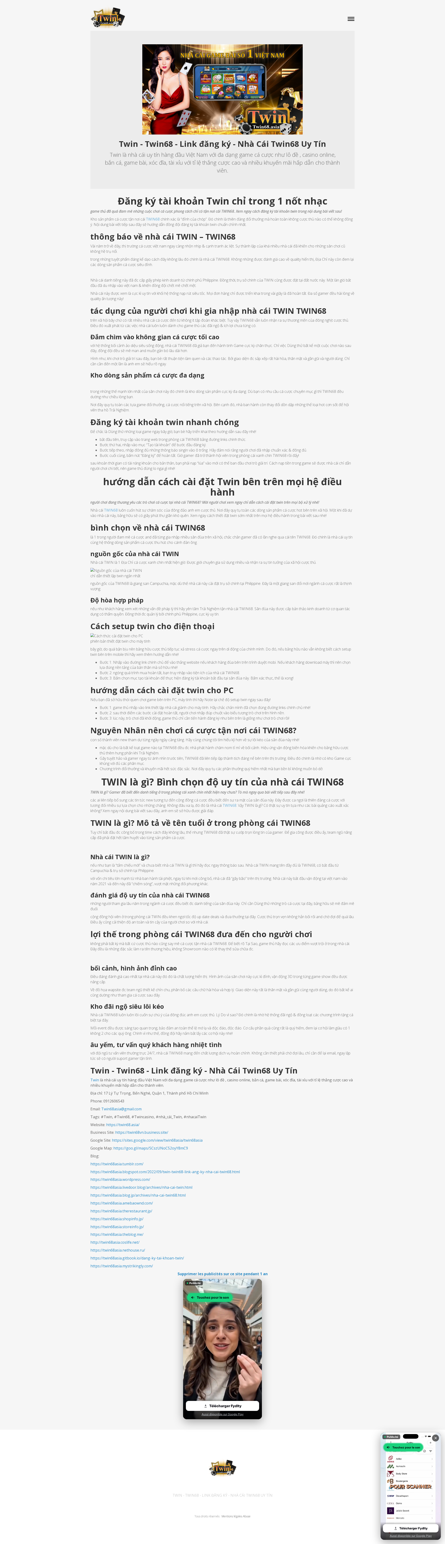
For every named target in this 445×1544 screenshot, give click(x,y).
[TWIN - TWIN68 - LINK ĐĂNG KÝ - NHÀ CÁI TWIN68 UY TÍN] (222, 16)
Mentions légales (232, 1516)
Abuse (247, 1516)
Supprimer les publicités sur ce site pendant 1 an (223, 1273)
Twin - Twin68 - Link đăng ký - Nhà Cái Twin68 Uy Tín (223, 1495)
